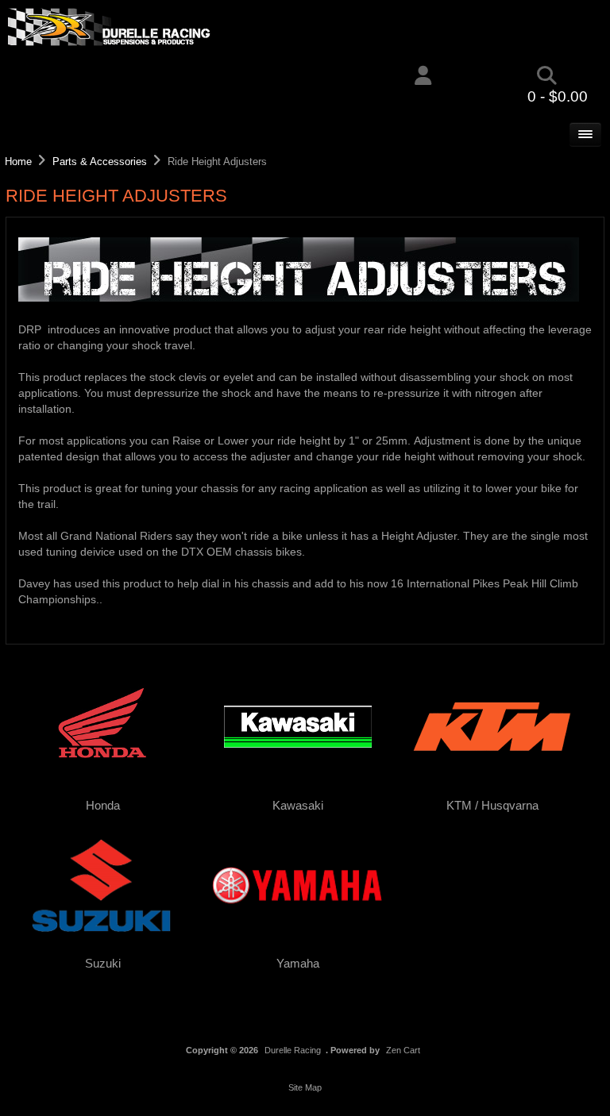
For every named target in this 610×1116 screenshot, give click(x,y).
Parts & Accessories (99, 161)
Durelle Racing (292, 1050)
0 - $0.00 (557, 96)
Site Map (305, 1087)
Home (18, 161)
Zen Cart (403, 1050)
